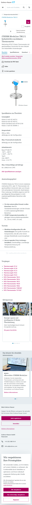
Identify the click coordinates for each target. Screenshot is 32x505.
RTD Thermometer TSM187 (13, 288)
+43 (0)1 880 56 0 (10, 441)
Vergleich (27, 26)
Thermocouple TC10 (10, 268)
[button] (16, 418)
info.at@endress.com (11, 446)
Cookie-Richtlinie (7, 485)
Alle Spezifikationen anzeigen (11, 172)
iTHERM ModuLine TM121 (9, 17)
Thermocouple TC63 (10, 275)
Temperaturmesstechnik (11, 14)
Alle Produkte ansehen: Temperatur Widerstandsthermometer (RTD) (12, 57)
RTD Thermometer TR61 (12, 286)
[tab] (5, 52)
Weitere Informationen (11, 392)
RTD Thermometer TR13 (12, 277)
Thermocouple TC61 (10, 273)
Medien (6, 373)
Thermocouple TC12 (10, 266)
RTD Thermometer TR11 (12, 281)
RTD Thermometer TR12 (12, 279)
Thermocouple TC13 (10, 271)
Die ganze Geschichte (10, 330)
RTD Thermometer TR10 (12, 284)
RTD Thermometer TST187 (12, 290)
